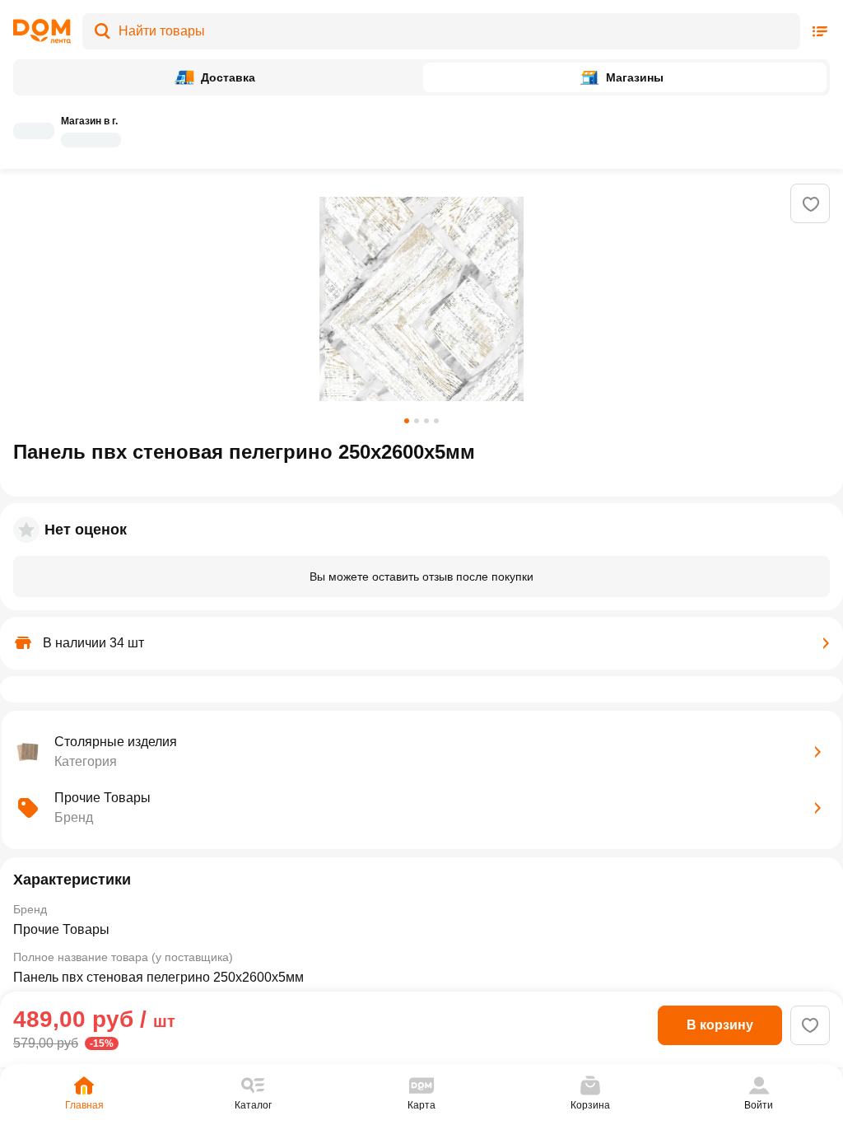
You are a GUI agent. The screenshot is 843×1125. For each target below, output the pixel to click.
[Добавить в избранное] (811, 204)
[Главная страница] (42, 31)
